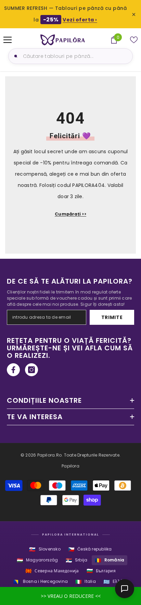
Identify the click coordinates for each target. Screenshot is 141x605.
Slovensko (44, 549)
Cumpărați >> (70, 214)
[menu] (7, 40)
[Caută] (15, 56)
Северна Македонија (52, 570)
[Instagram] (31, 369)
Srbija (77, 560)
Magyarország (37, 560)
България (101, 570)
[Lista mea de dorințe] (134, 40)
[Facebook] (13, 369)
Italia (85, 581)
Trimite (112, 317)
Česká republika (90, 549)
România (109, 560)
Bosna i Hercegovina (40, 581)
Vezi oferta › (80, 19)
